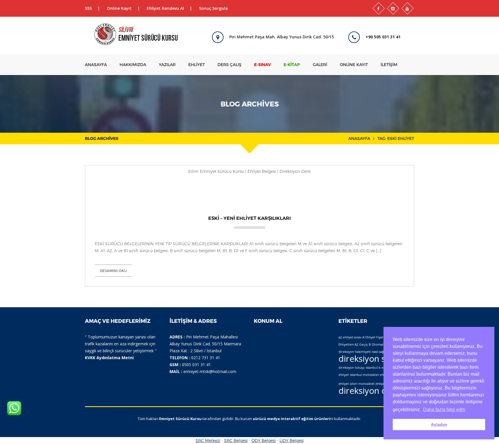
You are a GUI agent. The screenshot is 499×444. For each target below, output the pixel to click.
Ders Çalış (229, 64)
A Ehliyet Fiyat (372, 337)
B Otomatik (377, 344)
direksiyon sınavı (370, 358)
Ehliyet (196, 64)
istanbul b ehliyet (379, 368)
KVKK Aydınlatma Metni (109, 357)
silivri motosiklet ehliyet (368, 384)
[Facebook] (379, 8)
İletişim (389, 64)
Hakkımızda (133, 64)
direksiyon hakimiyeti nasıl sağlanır (364, 352)
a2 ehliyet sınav (349, 337)
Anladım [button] (439, 424)
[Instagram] (393, 8)
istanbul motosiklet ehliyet (370, 375)
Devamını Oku (113, 271)
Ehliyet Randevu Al (165, 8)
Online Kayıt (119, 8)
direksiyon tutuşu (351, 368)
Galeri (320, 64)
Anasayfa (96, 64)
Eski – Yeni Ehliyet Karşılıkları (249, 218)
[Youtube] (407, 8)
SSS (88, 8)
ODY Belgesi (264, 440)
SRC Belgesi (236, 440)
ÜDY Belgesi (292, 440)
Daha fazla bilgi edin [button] (444, 409)
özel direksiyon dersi (370, 386)
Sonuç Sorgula (213, 8)
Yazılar (167, 64)
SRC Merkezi (207, 440)
